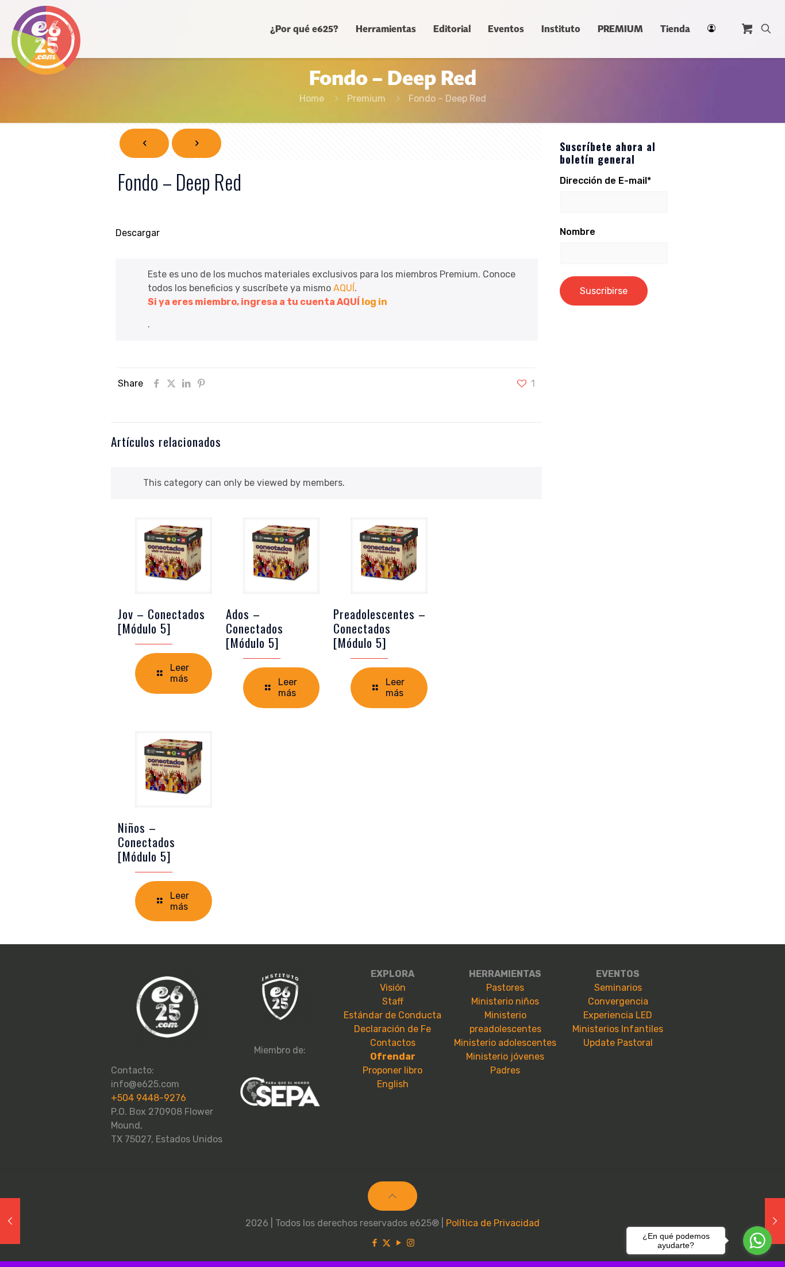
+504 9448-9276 (148, 1097)
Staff (392, 1001)
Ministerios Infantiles (617, 1028)
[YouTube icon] (398, 1243)
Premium (366, 98)
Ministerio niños (505, 1001)
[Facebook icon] (374, 1243)
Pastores (505, 987)
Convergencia (618, 1001)
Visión (393, 987)
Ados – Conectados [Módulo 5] (254, 628)
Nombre (577, 231)
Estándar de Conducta (392, 1015)
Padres (505, 1070)
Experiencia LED (617, 1015)
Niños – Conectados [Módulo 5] (146, 841)
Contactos (392, 1042)
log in (374, 301)
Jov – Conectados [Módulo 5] (161, 621)
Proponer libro (392, 1070)
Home (311, 98)
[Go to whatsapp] (757, 1240)
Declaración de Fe (392, 1028)
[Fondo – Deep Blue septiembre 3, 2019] (10, 1221)
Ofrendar (392, 1056)
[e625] (45, 40)
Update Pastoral (618, 1042)
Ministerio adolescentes (505, 1042)
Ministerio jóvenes (505, 1056)
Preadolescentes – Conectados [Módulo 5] (379, 628)
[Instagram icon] (410, 1243)
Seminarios (618, 987)
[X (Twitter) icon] (386, 1243)
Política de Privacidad (493, 1223)
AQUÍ (344, 288)
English (393, 1084)
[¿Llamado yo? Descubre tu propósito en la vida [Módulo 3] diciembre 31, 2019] (775, 1221)
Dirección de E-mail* (605, 180)
